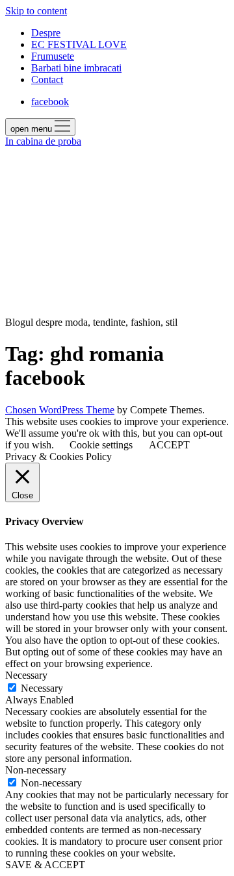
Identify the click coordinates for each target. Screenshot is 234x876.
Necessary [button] (26, 675)
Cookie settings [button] (101, 444)
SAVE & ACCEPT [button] (45, 864)
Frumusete (52, 56)
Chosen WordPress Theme (59, 409)
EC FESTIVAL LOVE (79, 44)
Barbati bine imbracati (76, 67)
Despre (45, 32)
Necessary (42, 688)
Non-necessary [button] (35, 769)
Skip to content (36, 10)
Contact (47, 79)
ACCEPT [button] (169, 444)
